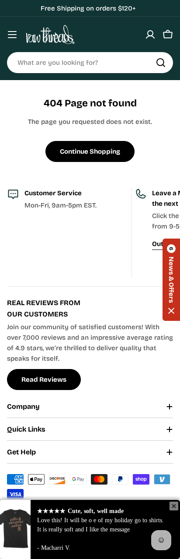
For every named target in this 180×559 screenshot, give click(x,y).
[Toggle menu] (12, 34)
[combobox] (90, 62)
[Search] (161, 62)
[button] (171, 280)
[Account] (150, 34)
